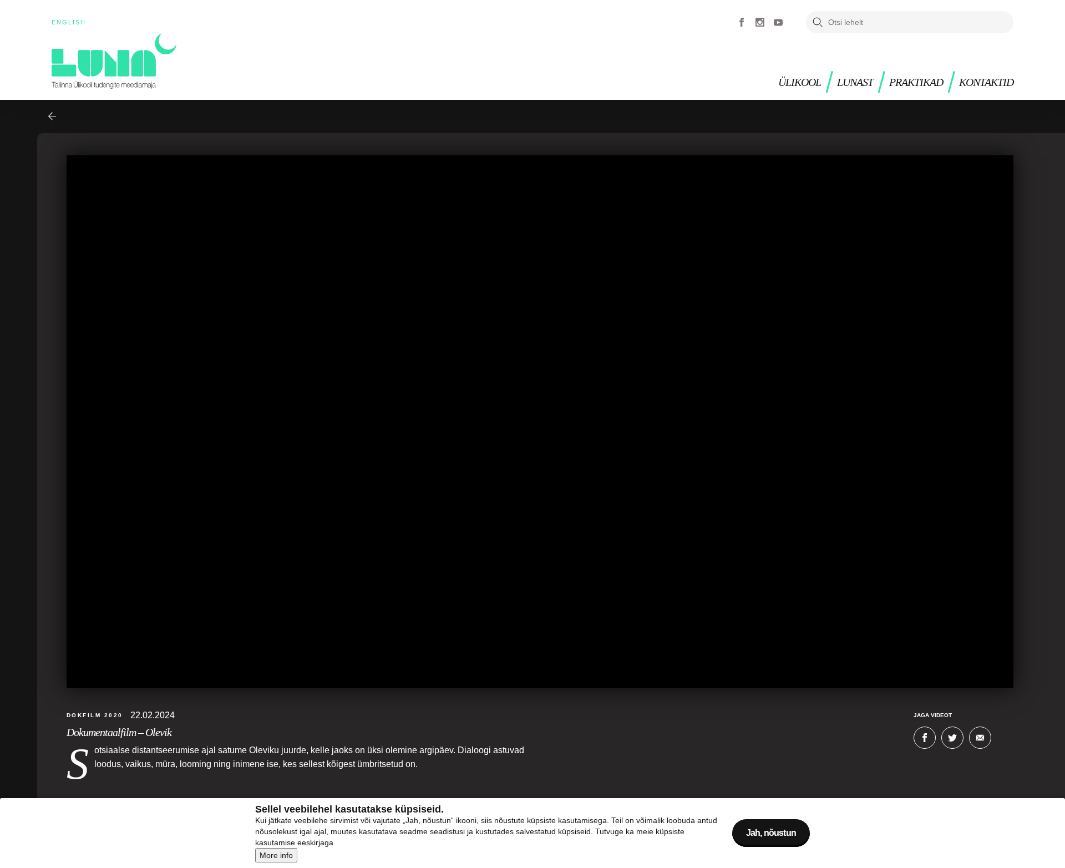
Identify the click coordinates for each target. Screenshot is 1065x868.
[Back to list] (52, 116)
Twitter (952, 738)
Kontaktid (986, 82)
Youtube (778, 22)
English (69, 22)
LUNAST (855, 82)
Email (980, 738)
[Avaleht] (114, 61)
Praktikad (916, 82)
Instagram (759, 22)
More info (276, 855)
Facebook (741, 22)
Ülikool (799, 82)
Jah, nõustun (771, 832)
